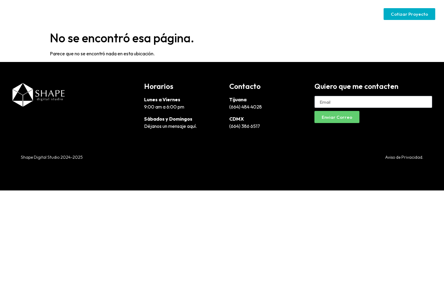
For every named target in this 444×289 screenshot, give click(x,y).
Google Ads (313, 14)
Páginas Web (275, 14)
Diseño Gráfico (233, 14)
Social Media (351, 14)
